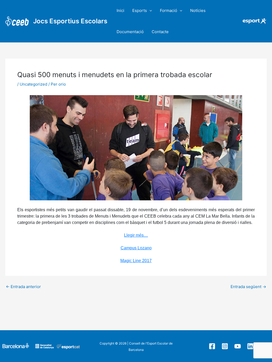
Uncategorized (33, 84)
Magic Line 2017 (136, 260)
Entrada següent (248, 287)
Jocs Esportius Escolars (70, 21)
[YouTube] (237, 346)
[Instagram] (225, 346)
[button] (149, 10)
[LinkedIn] (250, 346)
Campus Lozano (136, 248)
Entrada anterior (23, 287)
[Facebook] (212, 346)
